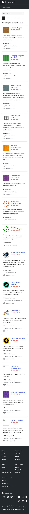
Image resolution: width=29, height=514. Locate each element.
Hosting (4, 456)
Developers (5, 470)
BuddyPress (6, 486)
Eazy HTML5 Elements (18, 252)
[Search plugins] (22, 13)
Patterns (17, 459)
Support (4, 467)
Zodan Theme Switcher (15, 283)
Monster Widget (16, 28)
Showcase (18, 451)
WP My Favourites (17, 420)
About (3, 451)
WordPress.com (7, 478)
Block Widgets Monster (15, 116)
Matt (4, 480)
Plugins (17, 456)
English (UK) (8, 493)
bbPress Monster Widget (16, 228)
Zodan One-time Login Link (16, 367)
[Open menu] (26, 2)
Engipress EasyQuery (18, 392)
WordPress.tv (6, 472)
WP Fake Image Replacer (16, 146)
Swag (17, 472)
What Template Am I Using (16, 86)
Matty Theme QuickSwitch (15, 176)
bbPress (5, 483)
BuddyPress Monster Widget (16, 202)
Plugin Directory (6, 7)
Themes (17, 454)
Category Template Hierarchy (17, 56)
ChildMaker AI (15, 310)
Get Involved (19, 464)
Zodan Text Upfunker (18, 338)
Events (17, 467)
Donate (18, 470)
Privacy (4, 459)
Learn (3, 464)
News (3, 454)
